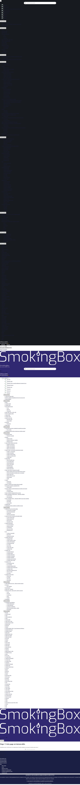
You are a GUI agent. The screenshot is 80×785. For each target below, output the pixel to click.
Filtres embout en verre (11, 475)
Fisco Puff (7, 638)
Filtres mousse (9, 477)
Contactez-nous (4, 772)
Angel (6, 615)
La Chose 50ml (8, 656)
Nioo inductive (9, 497)
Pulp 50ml (7, 678)
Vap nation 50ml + (8, 695)
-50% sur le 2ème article (9, 396)
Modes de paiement (3, 762)
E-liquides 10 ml (8, 561)
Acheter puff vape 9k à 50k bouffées (11, 508)
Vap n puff (9, 580)
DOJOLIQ (7, 625)
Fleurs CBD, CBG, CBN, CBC (10, 412)
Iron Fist (8, 593)
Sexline (8, 597)
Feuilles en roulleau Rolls (11, 455)
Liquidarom (7, 662)
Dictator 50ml (7, 624)
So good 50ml (7, 684)
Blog (2, 370)
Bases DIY (9, 534)
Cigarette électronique (9, 523)
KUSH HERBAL (10, 467)
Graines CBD (7, 415)
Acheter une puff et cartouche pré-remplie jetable (13, 516)
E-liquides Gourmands (11, 556)
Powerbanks (9, 609)
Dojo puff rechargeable (11, 511)
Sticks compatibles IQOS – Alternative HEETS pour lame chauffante (17, 498)
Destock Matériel (8, 399)
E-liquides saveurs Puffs (9, 574)
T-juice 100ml (7, 688)
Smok (6, 682)
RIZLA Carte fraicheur (11, 448)
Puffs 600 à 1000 (10, 521)
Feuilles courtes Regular (11, 454)
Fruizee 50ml (7, 642)
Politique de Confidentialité (6, 769)
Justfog (6, 654)
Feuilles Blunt (7, 458)
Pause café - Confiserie (9, 589)
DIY (6, 531)
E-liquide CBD (7, 405)
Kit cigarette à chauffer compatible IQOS (12, 485)
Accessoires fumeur (8, 434)
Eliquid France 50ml (8, 634)
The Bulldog (9, 482)
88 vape (6, 612)
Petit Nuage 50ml (8, 675)
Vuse (6, 705)
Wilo (6, 706)
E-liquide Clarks (10, 568)
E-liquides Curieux (8, 631)
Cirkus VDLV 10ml (8, 621)
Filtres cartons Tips (10, 474)
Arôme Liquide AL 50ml (11, 540)
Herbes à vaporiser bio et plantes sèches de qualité (13, 484)
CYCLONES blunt (10, 461)
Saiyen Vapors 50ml (8, 681)
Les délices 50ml (8, 661)
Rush (8, 596)
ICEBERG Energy (8, 652)
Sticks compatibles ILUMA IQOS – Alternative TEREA (15, 494)
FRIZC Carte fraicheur (11, 445)
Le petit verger (7, 659)
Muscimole (9, 410)
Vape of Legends (8, 696)
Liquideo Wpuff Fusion (9, 666)
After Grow (9, 481)
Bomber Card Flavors (10, 444)
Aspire (6, 618)
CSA (8, 408)
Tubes (8, 478)
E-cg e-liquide (9, 564)
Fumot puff (9, 513)
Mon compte (4, 765)
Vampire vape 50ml (8, 694)
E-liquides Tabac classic (11, 560)
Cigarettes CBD (8, 403)
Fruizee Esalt (7, 644)
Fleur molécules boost (9, 406)
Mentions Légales (5, 768)
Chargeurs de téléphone (11, 606)
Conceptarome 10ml (10, 563)
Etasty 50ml (9, 546)
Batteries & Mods (10, 526)
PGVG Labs (7, 676)
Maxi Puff (7, 671)
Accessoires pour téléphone (10, 602)
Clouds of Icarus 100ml (9, 622)
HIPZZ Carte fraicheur (11, 447)
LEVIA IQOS (9, 495)
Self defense (7, 599)
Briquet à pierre (9, 438)
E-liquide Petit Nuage (9, 629)
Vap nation (9, 573)
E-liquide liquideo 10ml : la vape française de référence (14, 628)
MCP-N (8, 409)
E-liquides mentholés (10, 557)
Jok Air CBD (9, 420)
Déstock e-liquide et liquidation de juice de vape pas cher (15, 397)
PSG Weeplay (9, 586)
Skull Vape (9, 423)
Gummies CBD (8, 416)
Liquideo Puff (7, 665)
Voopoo (6, 704)
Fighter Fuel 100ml (8, 635)
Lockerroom (9, 594)
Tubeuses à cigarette (10, 435)
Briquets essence (10, 441)
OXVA (6, 674)
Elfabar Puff (7, 632)
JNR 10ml (9, 578)
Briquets (6, 437)
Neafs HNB (9, 500)
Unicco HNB (9, 502)
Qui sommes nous (3, 758)
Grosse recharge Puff (10, 517)
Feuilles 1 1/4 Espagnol (11, 451)
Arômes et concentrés (10, 533)
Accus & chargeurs (10, 524)
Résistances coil (9, 530)
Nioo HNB (9, 501)
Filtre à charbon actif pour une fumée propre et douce (16, 471)
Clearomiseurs (9, 527)
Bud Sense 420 (9, 419)
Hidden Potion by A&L (9, 651)
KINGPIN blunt (10, 465)
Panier (3, 767)
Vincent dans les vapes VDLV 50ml (11, 702)
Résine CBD (7, 425)
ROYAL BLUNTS (10, 468)
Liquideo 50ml (9, 548)
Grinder (6, 480)
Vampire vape (7, 692)
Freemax (6, 639)
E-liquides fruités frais (10, 554)
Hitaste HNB (9, 487)
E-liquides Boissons (10, 551)
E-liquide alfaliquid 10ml (11, 566)
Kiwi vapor (7, 655)
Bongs (6, 402)
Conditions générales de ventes (7, 771)
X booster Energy (10, 491)
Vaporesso (7, 698)
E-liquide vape (7, 550)
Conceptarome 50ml (10, 543)
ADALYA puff (7, 614)
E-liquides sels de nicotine (11, 558)
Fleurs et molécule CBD (9, 413)
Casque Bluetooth (10, 605)
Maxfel (6, 669)
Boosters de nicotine (10, 536)
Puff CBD (7, 422)
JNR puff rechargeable (11, 514)
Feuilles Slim (9, 457)
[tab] (7, 379)
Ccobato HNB (7, 619)
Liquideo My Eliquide (9, 664)
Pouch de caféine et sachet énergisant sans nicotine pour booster (16, 488)
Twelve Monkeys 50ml (9, 691)
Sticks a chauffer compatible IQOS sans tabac (13, 492)
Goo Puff (8, 577)
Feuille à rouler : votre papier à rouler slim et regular (14, 450)
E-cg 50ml (9, 544)
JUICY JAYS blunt (10, 464)
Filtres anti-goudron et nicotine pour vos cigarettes (15, 472)
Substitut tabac (7, 504)
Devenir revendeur (3, 759)
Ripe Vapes (7, 679)
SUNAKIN (7, 685)
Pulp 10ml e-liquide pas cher (12, 570)
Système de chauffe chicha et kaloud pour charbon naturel (15, 431)
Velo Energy (9, 490)
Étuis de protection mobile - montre (13, 608)
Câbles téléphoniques (10, 603)
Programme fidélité (3, 761)
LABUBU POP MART (9, 658)
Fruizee (6, 641)
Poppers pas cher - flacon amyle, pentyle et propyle (14, 590)
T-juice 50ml (7, 689)
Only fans (7, 584)
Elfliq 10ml (9, 576)
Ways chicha (9, 429)
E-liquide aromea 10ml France (12, 567)
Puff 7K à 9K (9, 520)
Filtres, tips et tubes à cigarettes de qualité (12, 470)
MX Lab (6, 672)
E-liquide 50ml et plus (9, 537)
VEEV (6, 701)
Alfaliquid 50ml (9, 538)
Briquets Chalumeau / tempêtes (12, 440)
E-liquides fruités (10, 553)
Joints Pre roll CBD (8, 418)
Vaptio (6, 699)
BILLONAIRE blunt (10, 460)
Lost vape (7, 668)
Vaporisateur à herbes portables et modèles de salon (14, 505)
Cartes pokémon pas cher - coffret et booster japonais (14, 583)
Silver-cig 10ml (9, 571)
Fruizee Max (7, 645)
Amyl (8, 592)
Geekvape (7, 649)
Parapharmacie (7, 587)
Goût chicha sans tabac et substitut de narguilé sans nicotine (15, 428)
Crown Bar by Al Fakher (11, 510)
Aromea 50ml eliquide (11, 541)
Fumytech (7, 648)
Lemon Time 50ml (10, 547)
